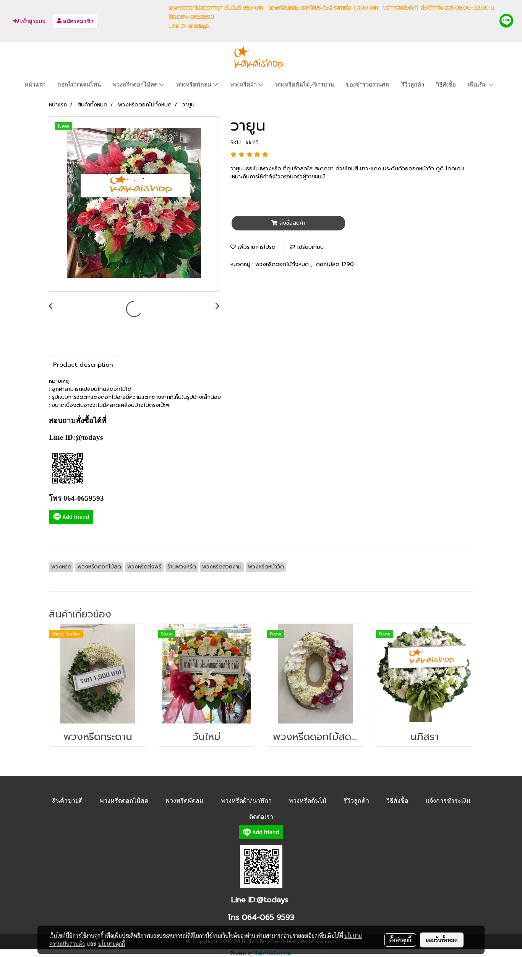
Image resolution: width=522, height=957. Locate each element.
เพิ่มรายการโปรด (256, 247)
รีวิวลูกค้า (412, 83)
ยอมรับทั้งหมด (442, 939)
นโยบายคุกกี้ (111, 943)
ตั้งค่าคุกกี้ (400, 939)
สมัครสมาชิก (77, 20)
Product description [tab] (83, 364)
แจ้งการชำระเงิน (448, 800)
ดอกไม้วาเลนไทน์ (79, 83)
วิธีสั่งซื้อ (446, 83)
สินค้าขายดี (67, 800)
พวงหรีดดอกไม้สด (136, 83)
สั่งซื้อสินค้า (291, 223)
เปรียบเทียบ (309, 247)
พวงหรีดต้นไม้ (307, 800)
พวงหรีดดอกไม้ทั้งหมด (283, 264)
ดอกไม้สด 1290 (335, 264)
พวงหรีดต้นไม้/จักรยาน (304, 83)
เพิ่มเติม (478, 83)
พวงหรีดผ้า (244, 83)
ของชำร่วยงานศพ (367, 83)
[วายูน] (134, 204)
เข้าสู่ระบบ (32, 20)
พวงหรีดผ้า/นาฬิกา (246, 800)
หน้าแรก (34, 83)
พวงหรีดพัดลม (194, 83)
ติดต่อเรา (261, 816)
